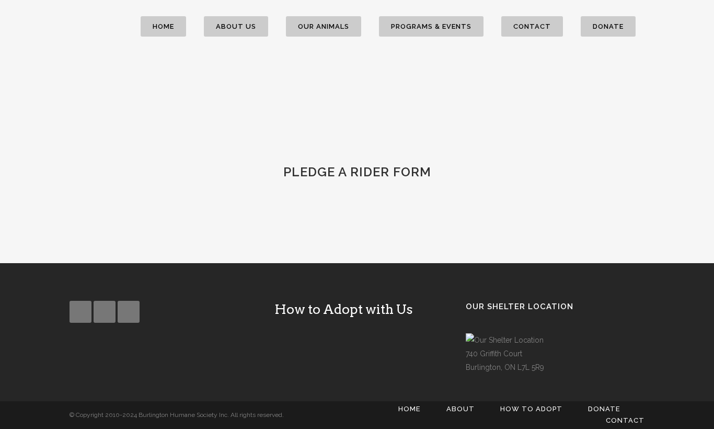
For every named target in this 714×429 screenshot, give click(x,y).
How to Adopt (531, 409)
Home (409, 409)
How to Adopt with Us (343, 309)
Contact (625, 420)
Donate (604, 409)
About (460, 409)
